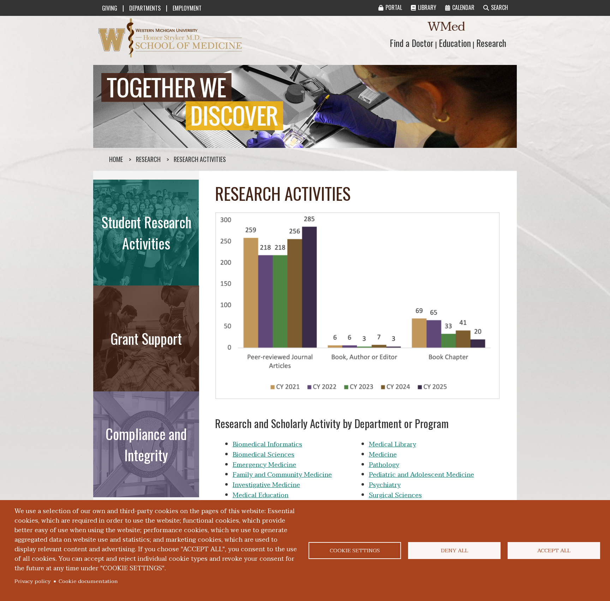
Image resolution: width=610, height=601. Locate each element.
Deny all (454, 550)
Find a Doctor (411, 42)
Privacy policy (32, 581)
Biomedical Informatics (267, 444)
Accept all (553, 550)
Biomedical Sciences (263, 454)
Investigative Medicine (266, 485)
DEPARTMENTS (145, 8)
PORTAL (393, 7)
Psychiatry (385, 485)
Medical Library (392, 444)
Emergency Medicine (264, 464)
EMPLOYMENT (187, 8)
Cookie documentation (88, 581)
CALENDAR (463, 7)
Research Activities (200, 159)
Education (455, 42)
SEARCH (499, 7)
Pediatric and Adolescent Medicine (421, 474)
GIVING (109, 8)
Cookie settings (355, 550)
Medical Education (260, 495)
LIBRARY (427, 7)
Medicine (383, 454)
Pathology (384, 464)
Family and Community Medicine (282, 474)
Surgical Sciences (395, 495)
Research (491, 42)
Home (116, 159)
